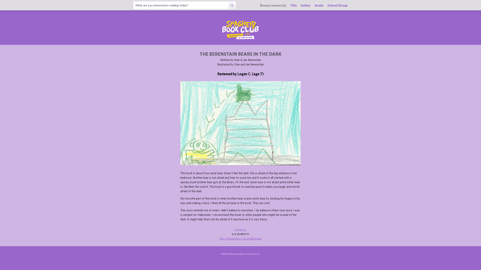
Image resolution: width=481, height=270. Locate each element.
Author (306, 5)
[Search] (232, 5)
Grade (319, 5)
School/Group (337, 5)
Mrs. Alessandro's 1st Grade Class (240, 238)
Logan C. (240, 229)
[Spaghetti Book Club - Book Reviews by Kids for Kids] (240, 29)
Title (293, 5)
